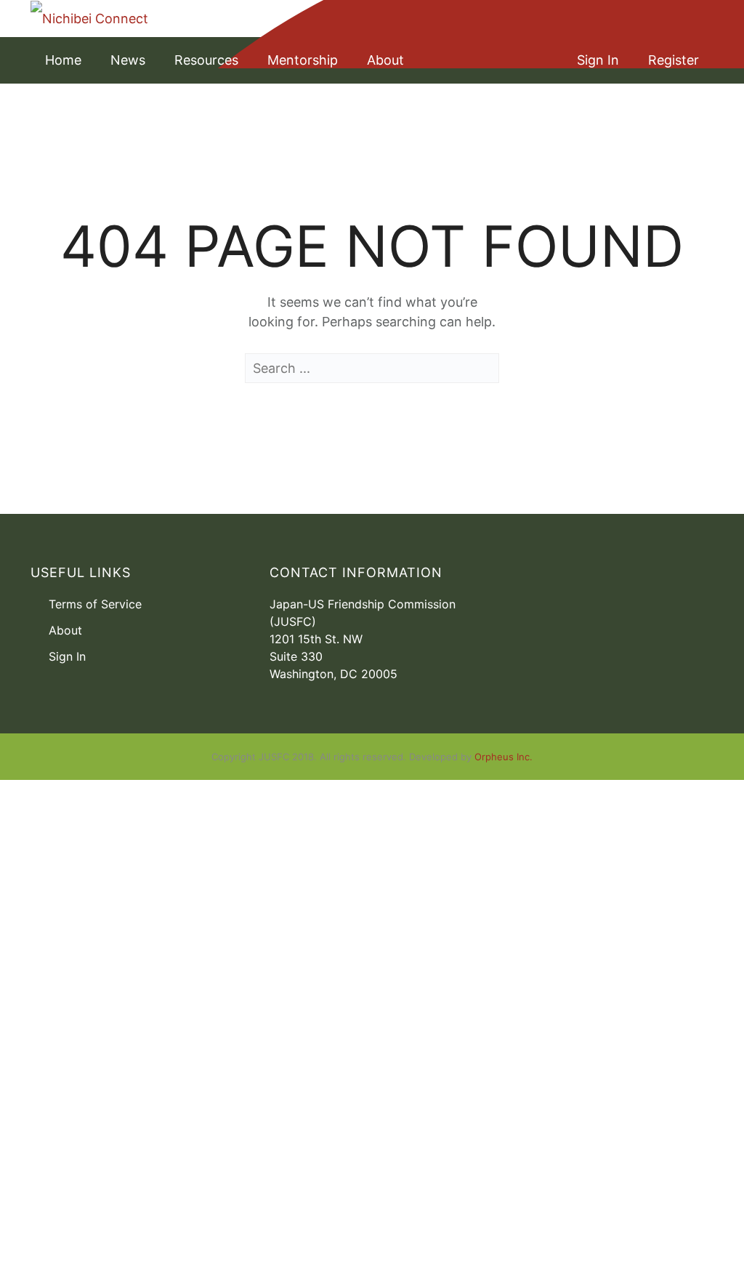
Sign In (598, 60)
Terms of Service (95, 604)
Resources (206, 60)
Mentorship (302, 60)
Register (673, 60)
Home (63, 60)
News (127, 60)
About (385, 60)
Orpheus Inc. (503, 756)
